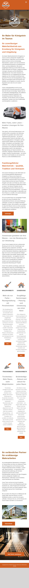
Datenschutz (24, 564)
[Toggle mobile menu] (26, 2)
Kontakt (14, 566)
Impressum (19, 564)
